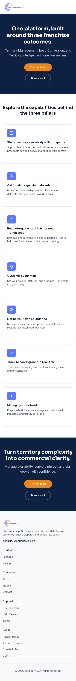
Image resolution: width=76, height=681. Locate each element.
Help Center (10, 614)
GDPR (6, 655)
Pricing (7, 563)
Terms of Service (13, 643)
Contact (7, 591)
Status (6, 620)
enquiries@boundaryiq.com (19, 540)
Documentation (11, 608)
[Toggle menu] (71, 7)
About (6, 579)
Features (8, 556)
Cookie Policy (11, 649)
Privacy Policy (11, 636)
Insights (7, 585)
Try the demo (38, 67)
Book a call (38, 78)
